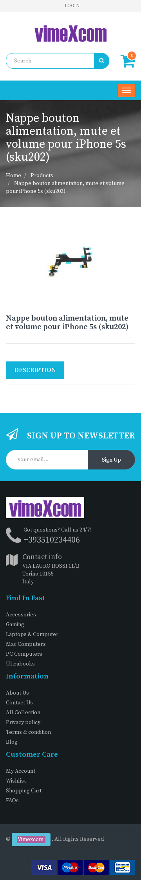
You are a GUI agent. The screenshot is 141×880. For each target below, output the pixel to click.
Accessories (21, 614)
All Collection (23, 712)
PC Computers (24, 654)
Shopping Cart (24, 790)
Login (72, 6)
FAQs (12, 800)
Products (42, 175)
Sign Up (111, 460)
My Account (20, 771)
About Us (17, 693)
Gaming (15, 624)
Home (13, 175)
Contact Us (19, 702)
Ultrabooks (20, 663)
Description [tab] (35, 370)
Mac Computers (26, 644)
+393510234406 (52, 540)
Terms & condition (28, 732)
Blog (12, 742)
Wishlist (16, 781)
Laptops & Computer (32, 634)
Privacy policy (23, 722)
